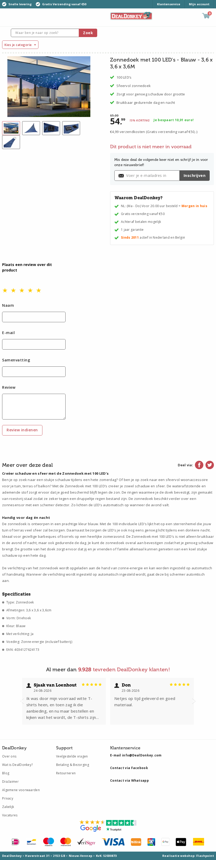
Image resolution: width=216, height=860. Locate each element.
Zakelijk (8, 807)
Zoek (88, 32)
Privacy (7, 798)
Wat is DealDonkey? (17, 764)
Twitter (209, 465)
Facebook (199, 465)
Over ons (9, 756)
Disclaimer (10, 781)
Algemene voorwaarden (21, 790)
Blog (5, 773)
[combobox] (54, 33)
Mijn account (199, 4)
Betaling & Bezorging (72, 764)
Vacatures (10, 815)
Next (194, 701)
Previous (22, 701)
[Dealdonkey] (131, 15)
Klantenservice (168, 4)
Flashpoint (205, 856)
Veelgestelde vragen (72, 756)
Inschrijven (195, 175)
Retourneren (66, 773)
